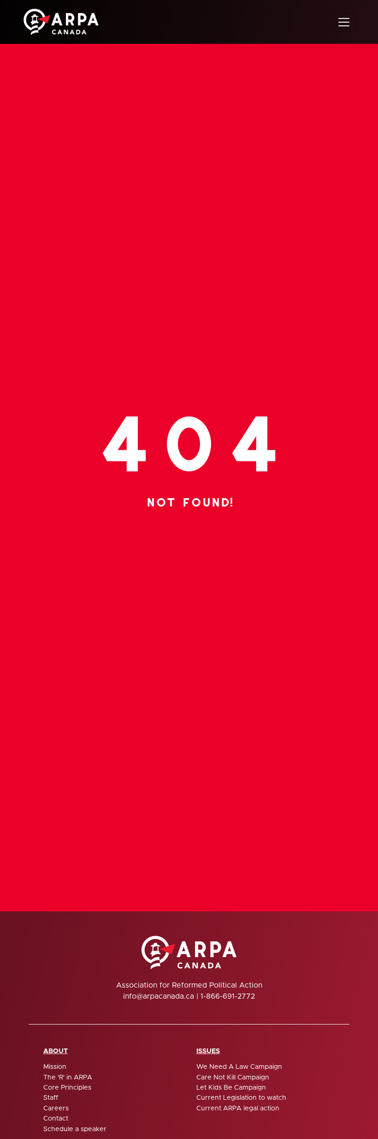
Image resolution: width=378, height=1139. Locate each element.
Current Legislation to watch (241, 1098)
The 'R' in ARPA (67, 1077)
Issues (208, 1051)
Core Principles (67, 1088)
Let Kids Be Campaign (231, 1088)
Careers (56, 1108)
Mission (54, 1067)
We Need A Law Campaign (239, 1067)
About (55, 1051)
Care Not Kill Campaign (232, 1077)
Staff (50, 1098)
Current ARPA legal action (237, 1108)
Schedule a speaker (74, 1129)
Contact (55, 1118)
